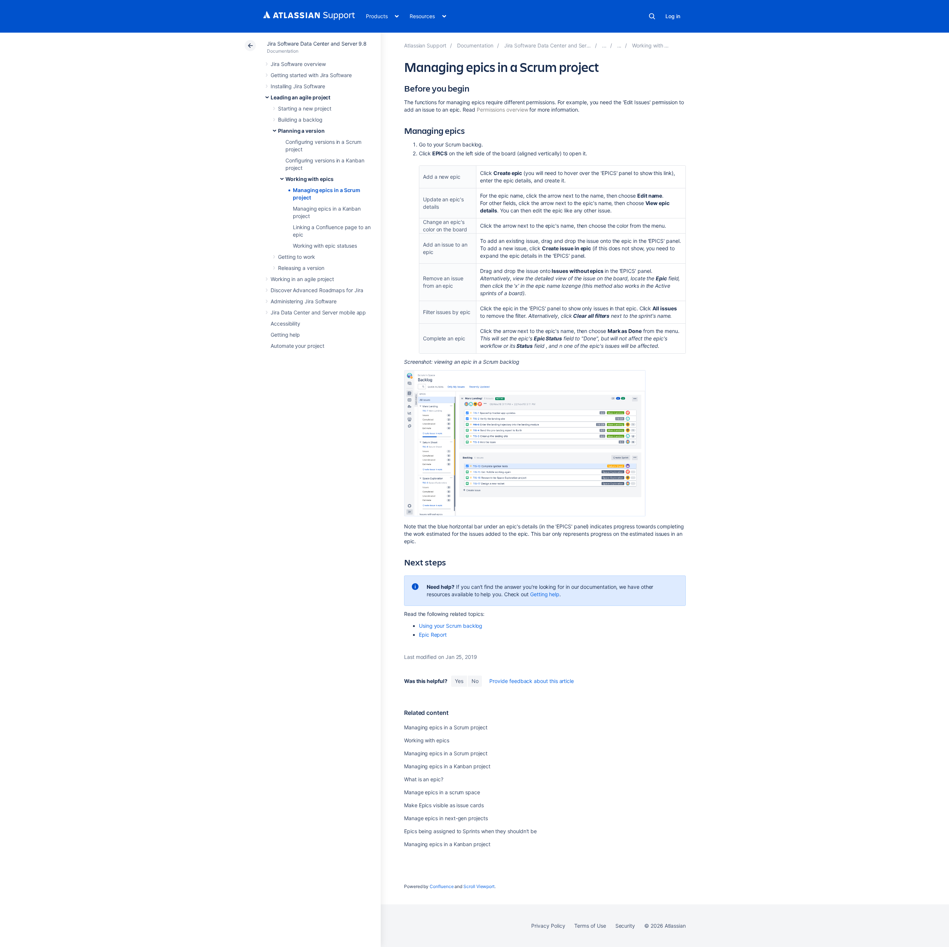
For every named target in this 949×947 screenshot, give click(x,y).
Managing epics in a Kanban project (447, 766)
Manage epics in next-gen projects (446, 818)
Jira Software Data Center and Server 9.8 (317, 43)
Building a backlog (300, 119)
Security (625, 926)
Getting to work (296, 257)
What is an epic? (423, 779)
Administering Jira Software (304, 301)
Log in (672, 16)
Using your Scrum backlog (450, 626)
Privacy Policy (548, 926)
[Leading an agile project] (604, 45)
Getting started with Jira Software (311, 75)
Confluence (441, 886)
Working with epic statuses (325, 245)
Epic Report (433, 634)
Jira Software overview (298, 64)
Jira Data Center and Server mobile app (318, 312)
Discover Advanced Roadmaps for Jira (317, 290)
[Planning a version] (619, 45)
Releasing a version (301, 268)
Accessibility (285, 323)
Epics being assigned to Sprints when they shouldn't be (470, 831)
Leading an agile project (300, 97)
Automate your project (297, 346)
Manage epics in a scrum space (442, 792)
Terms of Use (590, 926)
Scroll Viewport (479, 886)
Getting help (285, 334)
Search (652, 16)
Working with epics (309, 179)
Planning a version (301, 131)
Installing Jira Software (298, 86)
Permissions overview (502, 109)
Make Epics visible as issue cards (444, 805)
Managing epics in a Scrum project (445, 727)
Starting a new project (304, 108)
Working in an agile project (302, 279)
